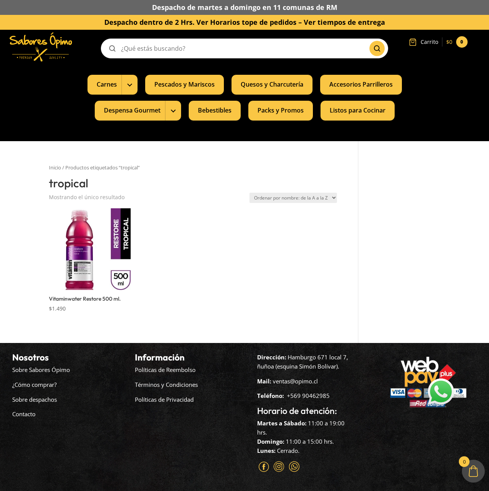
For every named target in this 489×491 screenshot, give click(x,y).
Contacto (24, 414)
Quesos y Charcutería (272, 84)
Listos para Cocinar (357, 110)
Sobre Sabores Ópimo (41, 369)
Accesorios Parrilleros (361, 84)
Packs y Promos (280, 110)
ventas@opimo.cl (295, 381)
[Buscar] (377, 48)
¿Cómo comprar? (34, 384)
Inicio (55, 167)
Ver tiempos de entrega (344, 22)
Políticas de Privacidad (164, 399)
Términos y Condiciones (166, 384)
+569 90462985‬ (308, 395)
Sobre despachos (34, 399)
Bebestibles (215, 110)
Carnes (107, 84)
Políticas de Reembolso (165, 369)
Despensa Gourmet (132, 110)
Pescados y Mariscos (184, 84)
